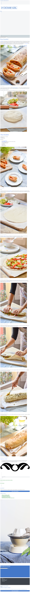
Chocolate (6, 16)
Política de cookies (4, 580)
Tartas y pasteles (7, 20)
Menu (1, 11)
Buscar (8, 568)
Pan (5, 27)
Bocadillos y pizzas (7, 23)
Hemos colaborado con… (6, 32)
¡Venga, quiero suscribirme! (15, 491)
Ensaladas (6, 25)
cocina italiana (3, 476)
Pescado (6, 29)
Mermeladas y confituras (8, 19)
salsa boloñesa (3, 141)
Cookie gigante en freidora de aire (6, 496)
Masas (6, 26)
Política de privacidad (4, 579)
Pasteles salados (7, 28)
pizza (2, 477)
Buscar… (4, 14)
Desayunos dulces (7, 17)
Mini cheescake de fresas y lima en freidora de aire (8, 497)
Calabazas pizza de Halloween (5, 495)
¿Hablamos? (3, 33)
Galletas (6, 18)
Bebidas (6, 22)
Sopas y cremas (7, 30)
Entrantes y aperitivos (7, 24)
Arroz (5, 21)
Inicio (2, 578)
